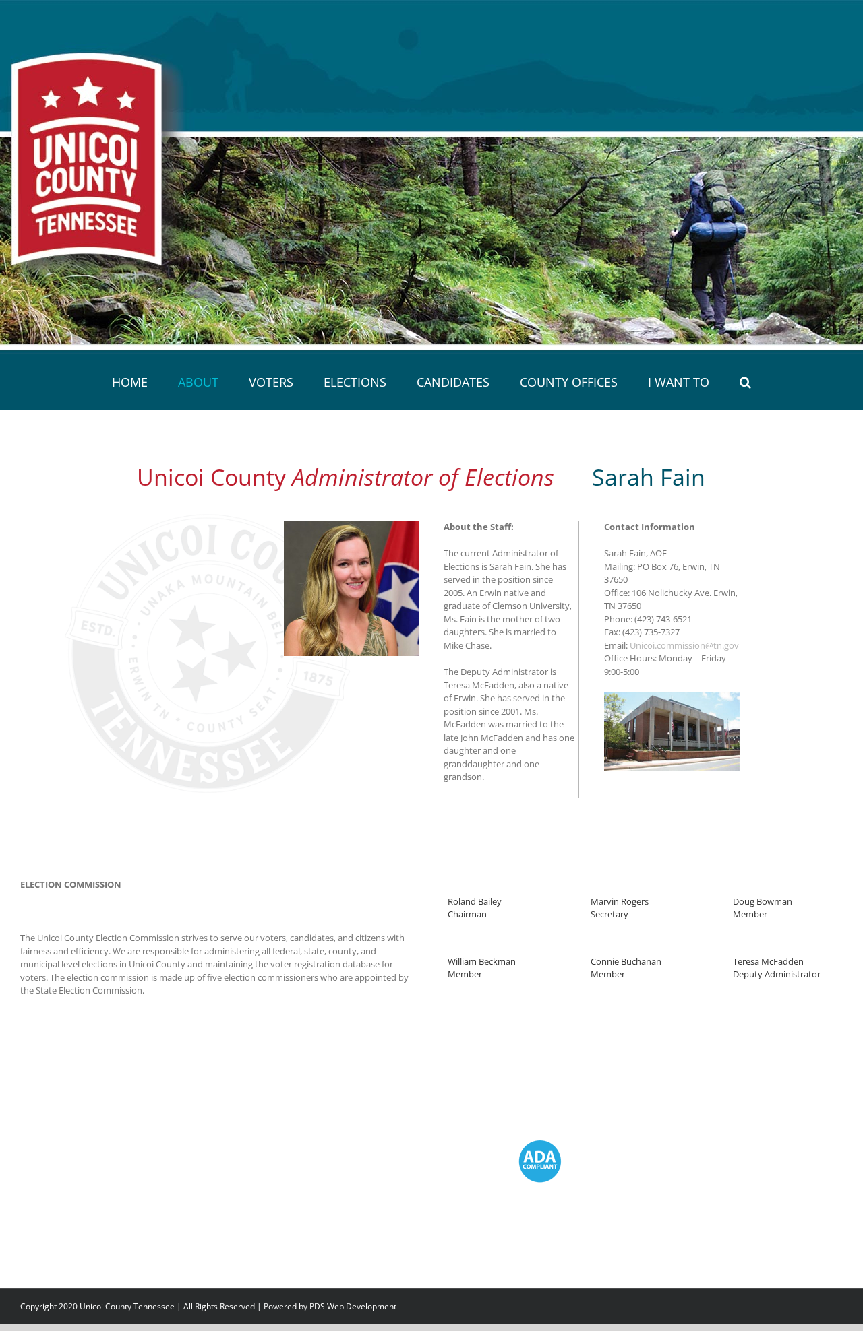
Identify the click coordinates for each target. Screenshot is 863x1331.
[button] (690, 382)
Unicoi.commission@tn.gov (684, 645)
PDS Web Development (352, 1306)
